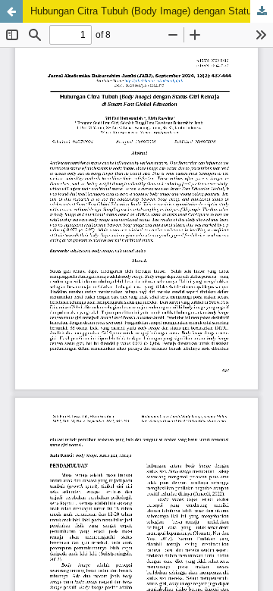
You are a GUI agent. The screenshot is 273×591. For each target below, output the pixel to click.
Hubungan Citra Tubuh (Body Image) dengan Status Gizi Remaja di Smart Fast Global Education (151, 11)
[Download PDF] (261, 11)
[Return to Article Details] (11, 11)
